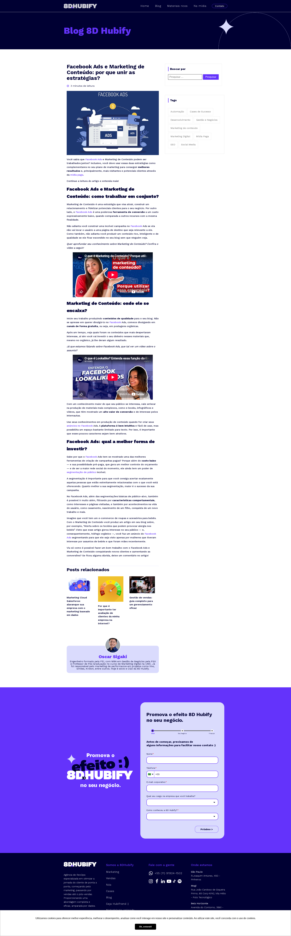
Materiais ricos (177, 5)
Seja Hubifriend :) (117, 903)
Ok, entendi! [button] (145, 926)
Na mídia (200, 5)
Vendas (111, 878)
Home (144, 5)
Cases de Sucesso (200, 111)
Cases (110, 891)
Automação (177, 111)
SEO (173, 144)
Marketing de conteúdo (184, 128)
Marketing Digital (180, 136)
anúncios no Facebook (80, 425)
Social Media (188, 144)
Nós (108, 884)
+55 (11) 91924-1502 (168, 873)
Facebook (136, 226)
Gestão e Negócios (206, 119)
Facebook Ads (93, 159)
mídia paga (76, 174)
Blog (158, 5)
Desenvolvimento (180, 119)
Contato (219, 6)
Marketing (112, 871)
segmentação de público (81, 472)
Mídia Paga (202, 136)
